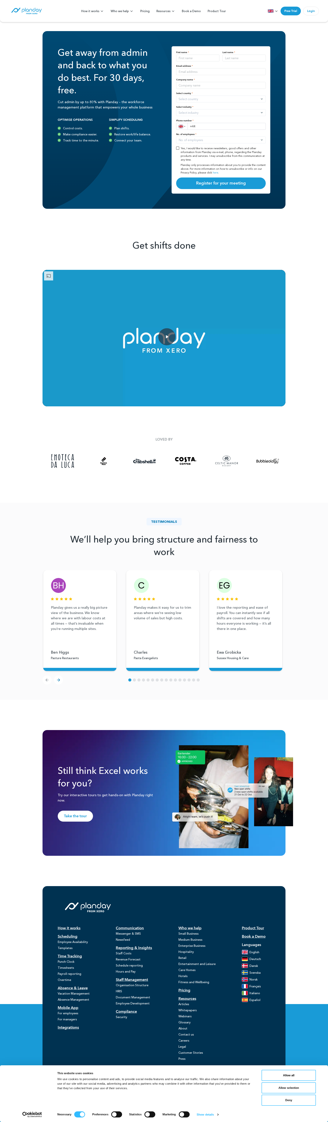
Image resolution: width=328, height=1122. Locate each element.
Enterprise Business (191, 946)
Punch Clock (66, 961)
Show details (205, 1114)
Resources (163, 11)
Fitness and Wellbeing (193, 982)
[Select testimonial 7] (157, 680)
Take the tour (75, 816)
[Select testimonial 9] (166, 680)
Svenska (255, 972)
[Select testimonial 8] (161, 680)
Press (181, 1059)
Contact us (186, 1034)
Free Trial (290, 11)
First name (182, 52)
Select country (184, 93)
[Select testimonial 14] (189, 680)
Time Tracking (70, 956)
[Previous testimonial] (47, 680)
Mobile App (68, 1007)
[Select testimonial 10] (170, 680)
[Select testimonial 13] (184, 680)
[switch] (116, 1114)
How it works (90, 11)
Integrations (68, 1027)
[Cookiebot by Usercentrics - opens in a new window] (32, 1114)
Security (121, 1017)
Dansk (253, 966)
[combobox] (200, 113)
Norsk (253, 979)
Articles (183, 1004)
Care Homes (187, 970)
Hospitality (186, 952)
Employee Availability (73, 942)
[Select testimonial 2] (134, 680)
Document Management (133, 997)
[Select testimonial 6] (152, 680)
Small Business (188, 933)
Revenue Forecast (128, 959)
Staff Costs (123, 953)
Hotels (183, 976)
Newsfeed (123, 939)
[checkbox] (177, 148)
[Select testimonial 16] (198, 680)
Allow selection (288, 1087)
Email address (184, 66)
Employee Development (133, 1003)
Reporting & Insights (134, 947)
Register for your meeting (221, 183)
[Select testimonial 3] (138, 680)
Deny (288, 1100)
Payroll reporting (69, 974)
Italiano (254, 993)
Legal (182, 1046)
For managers (67, 1019)
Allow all (289, 1075)
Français (255, 986)
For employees (68, 1013)
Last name (228, 52)
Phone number (185, 120)
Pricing (145, 11)
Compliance (126, 1011)
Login (311, 11)
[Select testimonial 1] (129, 680)
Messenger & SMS (128, 933)
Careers (183, 1040)
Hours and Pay (126, 971)
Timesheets (66, 968)
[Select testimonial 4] (143, 680)
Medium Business (190, 939)
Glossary (184, 1022)
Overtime (64, 980)
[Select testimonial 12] (179, 680)
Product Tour (217, 11)
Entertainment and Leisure (197, 964)
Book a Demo (191, 11)
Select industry (184, 106)
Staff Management (132, 979)
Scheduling (67, 936)
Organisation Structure (132, 985)
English (254, 952)
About (182, 1028)
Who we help (120, 11)
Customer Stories (190, 1052)
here (215, 172)
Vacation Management (74, 993)
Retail (182, 958)
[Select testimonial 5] (148, 680)
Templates (65, 948)
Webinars (185, 1016)
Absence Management (73, 999)
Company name (185, 79)
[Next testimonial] (58, 680)
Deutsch (255, 959)
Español (254, 1000)
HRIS (119, 991)
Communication (130, 928)
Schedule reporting (129, 965)
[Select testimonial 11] (175, 680)
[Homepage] (26, 11)
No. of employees (186, 134)
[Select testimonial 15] (193, 680)
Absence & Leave (73, 988)
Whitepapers (187, 1010)
